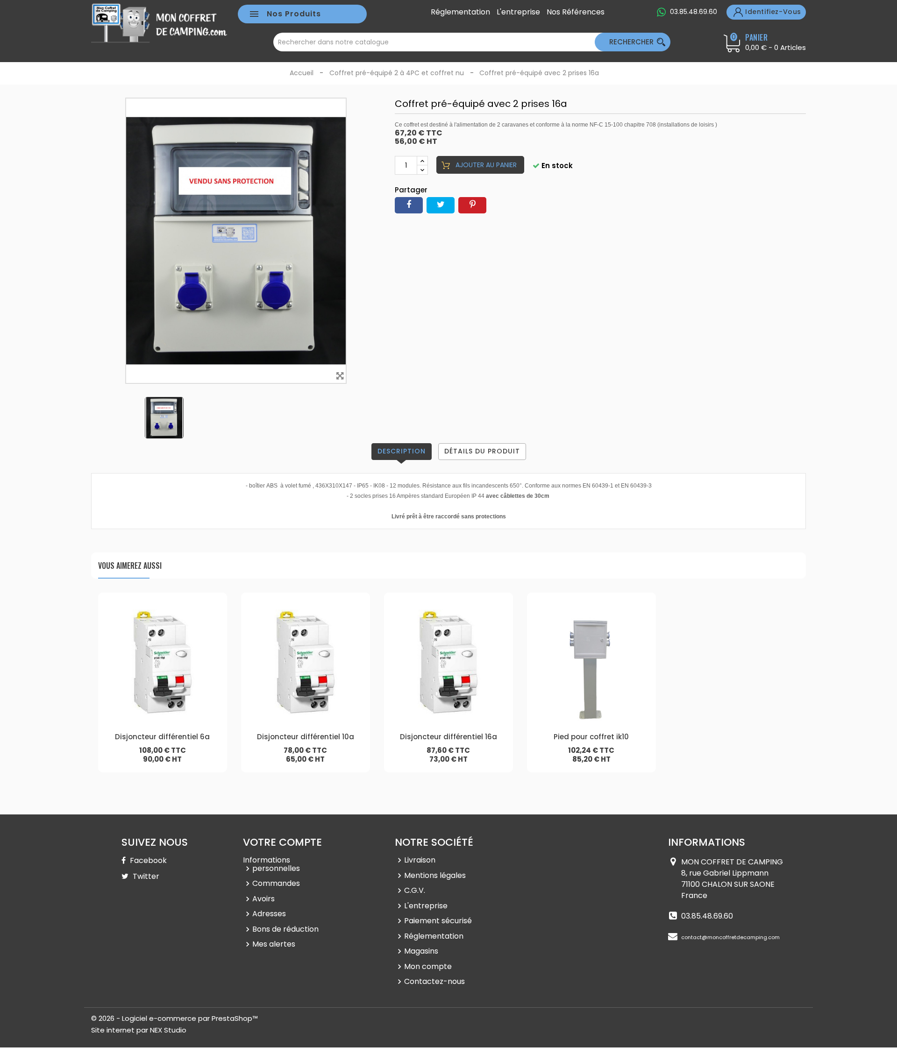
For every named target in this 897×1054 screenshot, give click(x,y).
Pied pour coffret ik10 (591, 737)
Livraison (419, 860)
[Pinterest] (472, 205)
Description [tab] (401, 451)
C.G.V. (414, 890)
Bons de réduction (285, 929)
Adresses (269, 913)
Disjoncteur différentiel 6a (162, 737)
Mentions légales (435, 875)
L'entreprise (518, 12)
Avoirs (263, 898)
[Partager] (409, 205)
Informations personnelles (271, 864)
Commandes (276, 883)
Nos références (576, 12)
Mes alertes (273, 944)
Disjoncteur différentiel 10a (305, 737)
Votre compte (282, 842)
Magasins (421, 951)
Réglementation (460, 12)
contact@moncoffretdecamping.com (730, 937)
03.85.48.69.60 (693, 11)
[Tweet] (441, 205)
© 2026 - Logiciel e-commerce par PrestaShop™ (174, 1018)
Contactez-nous (434, 981)
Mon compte (428, 966)
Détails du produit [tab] (482, 451)
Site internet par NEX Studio (138, 1030)
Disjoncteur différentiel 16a (448, 737)
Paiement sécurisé (438, 920)
